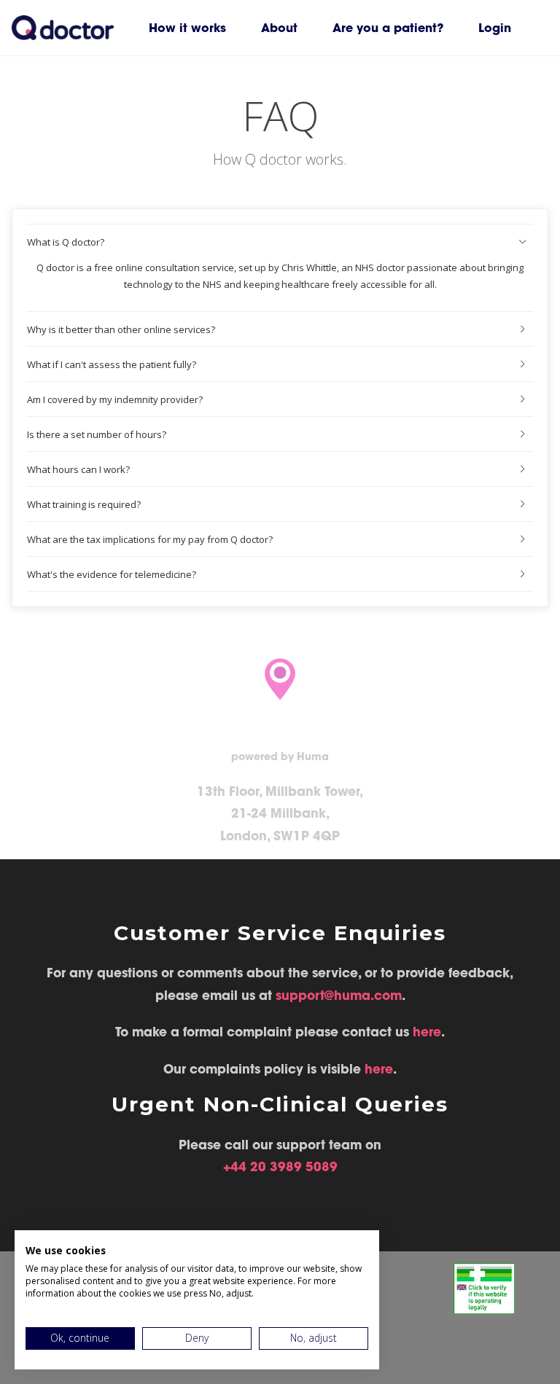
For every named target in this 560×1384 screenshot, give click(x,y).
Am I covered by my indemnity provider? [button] (115, 399)
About (279, 27)
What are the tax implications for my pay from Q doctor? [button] (150, 539)
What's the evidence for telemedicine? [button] (111, 574)
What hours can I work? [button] (78, 469)
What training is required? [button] (84, 504)
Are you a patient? (387, 27)
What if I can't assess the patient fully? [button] (111, 364)
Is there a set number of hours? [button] (96, 434)
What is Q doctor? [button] (65, 242)
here (427, 1032)
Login (494, 27)
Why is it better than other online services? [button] (121, 329)
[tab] (280, 241)
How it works (187, 27)
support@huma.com (339, 996)
